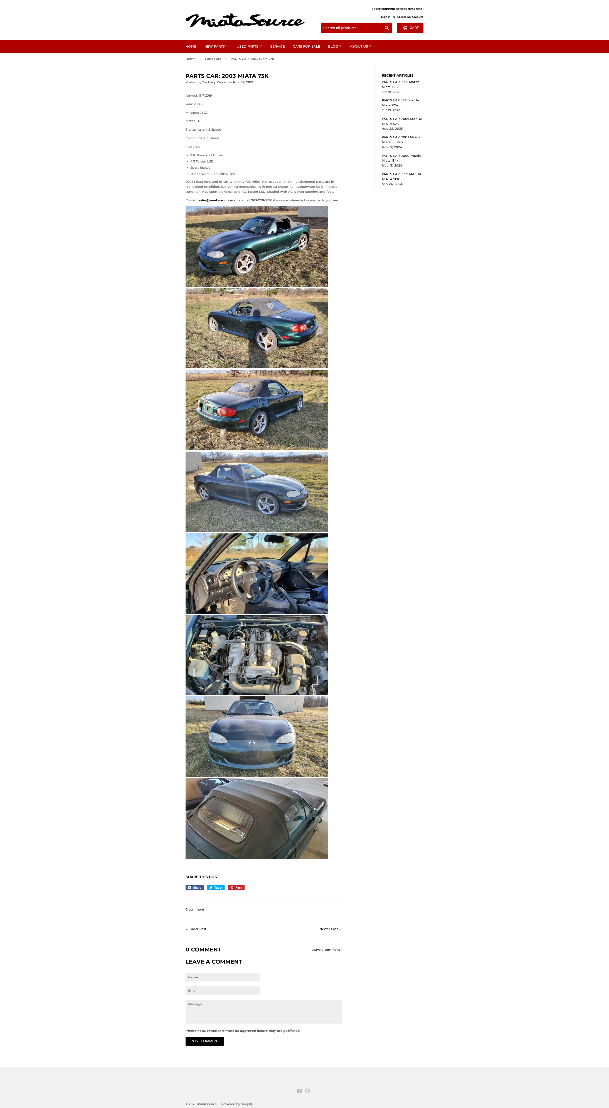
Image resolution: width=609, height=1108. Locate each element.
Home (191, 46)
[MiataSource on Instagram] (307, 1091)
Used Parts (248, 46)
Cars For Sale (306, 46)
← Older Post (196, 929)
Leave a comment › (326, 949)
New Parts (215, 46)
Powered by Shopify (237, 1104)
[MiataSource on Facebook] (299, 1091)
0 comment (195, 909)
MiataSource (207, 1104)
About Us (359, 46)
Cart (414, 27)
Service (277, 46)
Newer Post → (330, 929)
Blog (333, 46)
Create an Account (410, 17)
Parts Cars (213, 59)
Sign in (386, 17)
